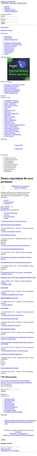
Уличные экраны (9, 404)
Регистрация (4, 27)
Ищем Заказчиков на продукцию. (9, 318)
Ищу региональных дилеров (8, 235)
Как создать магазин (10, 46)
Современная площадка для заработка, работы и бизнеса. (16, 262)
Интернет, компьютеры (11, 113)
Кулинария (7, 115)
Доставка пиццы (9, 399)
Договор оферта (9, 51)
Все (6, 200)
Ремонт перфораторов (11, 93)
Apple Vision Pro (9, 405)
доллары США (9, 216)
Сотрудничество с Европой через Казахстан (12, 249)
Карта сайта (8, 52)
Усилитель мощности (10, 407)
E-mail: (3, 16)
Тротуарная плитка (10, 410)
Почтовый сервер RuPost (12, 91)
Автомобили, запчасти (11, 100)
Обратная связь (20, 420)
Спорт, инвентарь (9, 133)
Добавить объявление (11, 11)
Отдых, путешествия (10, 126)
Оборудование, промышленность (14, 125)
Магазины (7, 8)
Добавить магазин (9, 9)
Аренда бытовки (9, 408)
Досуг (6, 108)
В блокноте (7, 171)
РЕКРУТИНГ (4, 287)
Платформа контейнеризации (13, 412)
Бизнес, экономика (10, 104)
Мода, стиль (8, 118)
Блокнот (7, 6)
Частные (7, 203)
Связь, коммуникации (11, 129)
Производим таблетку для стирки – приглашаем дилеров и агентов (18, 277)
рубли (6, 215)
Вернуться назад (6, 449)
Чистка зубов (8, 402)
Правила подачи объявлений (13, 44)
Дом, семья (7, 107)
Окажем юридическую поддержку (10, 368)
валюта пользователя (10, 213)
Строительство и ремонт (11, 131)
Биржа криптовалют (10, 88)
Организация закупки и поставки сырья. (11, 354)
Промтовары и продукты (12, 128)
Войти (3, 23)
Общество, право (9, 123)
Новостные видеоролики (12, 89)
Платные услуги (9, 47)
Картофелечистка (9, 400)
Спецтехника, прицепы (11, 102)
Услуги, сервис (8, 136)
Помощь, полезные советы (12, 43)
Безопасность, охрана (10, 105)
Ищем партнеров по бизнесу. (8, 329)
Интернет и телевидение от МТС (14, 84)
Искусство (7, 112)
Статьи (6, 54)
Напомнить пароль (6, 30)
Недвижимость (9, 121)
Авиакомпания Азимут (11, 86)
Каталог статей (9, 49)
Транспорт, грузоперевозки (12, 134)
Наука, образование (10, 120)
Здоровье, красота (9, 110)
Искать (3, 391)
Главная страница (10, 420)
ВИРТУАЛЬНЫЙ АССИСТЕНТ (9, 298)
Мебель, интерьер (9, 116)
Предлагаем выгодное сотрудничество (11, 224)
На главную (8, 36)
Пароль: (3, 19)
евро (6, 218)
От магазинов (9, 202)
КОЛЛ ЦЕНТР (5, 308)
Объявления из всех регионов (10, 450)
